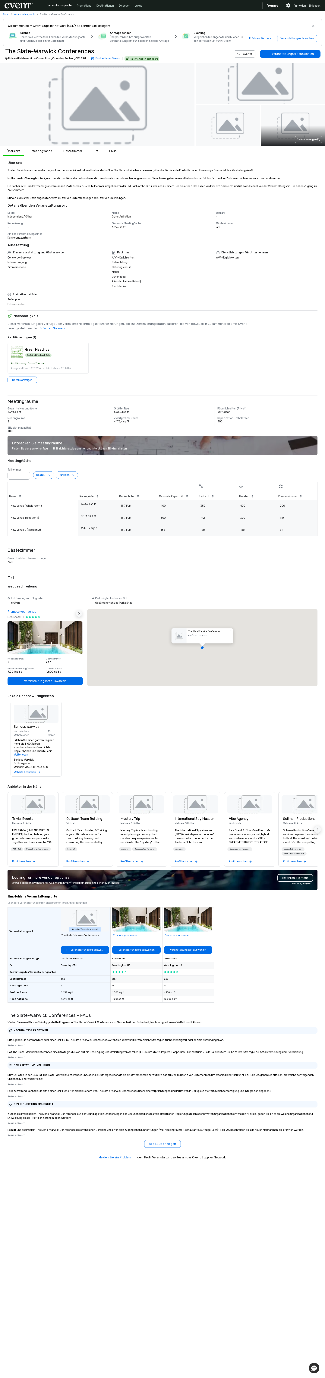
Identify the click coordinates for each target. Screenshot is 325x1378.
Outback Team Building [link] (84, 819)
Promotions (84, 5)
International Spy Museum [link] (195, 819)
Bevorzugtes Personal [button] (144, 849)
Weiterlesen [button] (21, 754)
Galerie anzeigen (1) (308, 139)
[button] (97, 104)
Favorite (247, 53)
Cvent (6, 14)
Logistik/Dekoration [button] (293, 849)
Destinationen (105, 5)
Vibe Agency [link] (238, 819)
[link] (33, 804)
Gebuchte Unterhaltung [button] (37, 849)
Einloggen (314, 5)
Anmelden (300, 5)
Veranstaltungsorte (60, 5)
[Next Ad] (79, 614)
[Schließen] (313, 26)
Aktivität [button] (17, 849)
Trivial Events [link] (22, 819)
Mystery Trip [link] (130, 819)
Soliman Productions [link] (299, 819)
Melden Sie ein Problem (115, 1157)
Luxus (138, 5)
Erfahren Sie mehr (52, 328)
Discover (124, 5)
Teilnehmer (14, 469)
